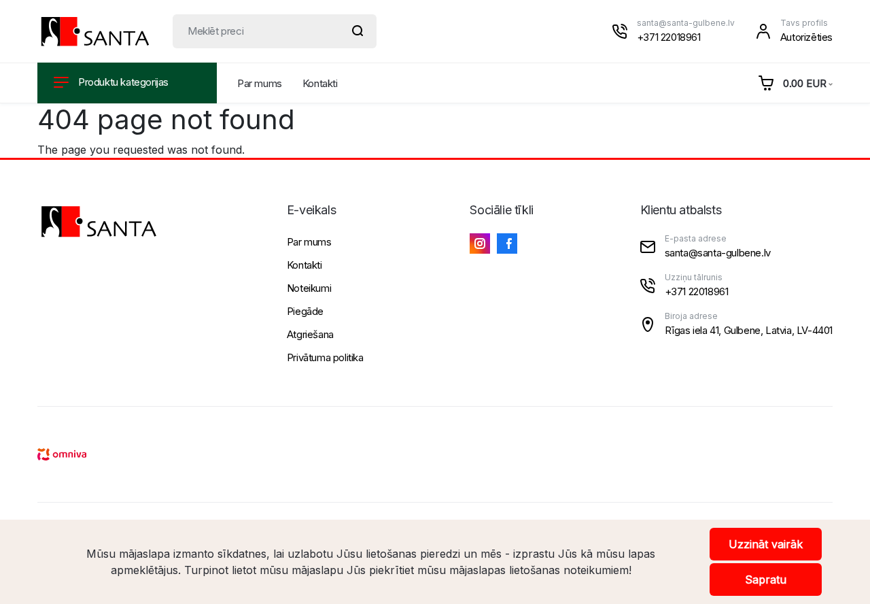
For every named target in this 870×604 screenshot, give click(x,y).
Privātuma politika (325, 357)
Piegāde (305, 311)
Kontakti (320, 83)
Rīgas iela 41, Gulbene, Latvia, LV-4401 (749, 330)
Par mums (259, 83)
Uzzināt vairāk (766, 544)
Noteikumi (309, 288)
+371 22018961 (669, 37)
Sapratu (765, 579)
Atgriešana (310, 334)
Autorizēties (806, 37)
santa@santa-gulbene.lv (686, 23)
